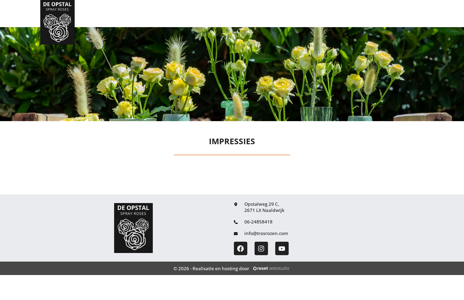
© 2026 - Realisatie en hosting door (211, 268)
